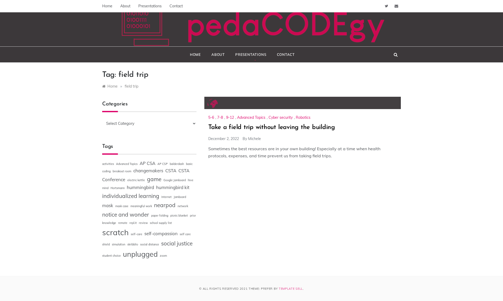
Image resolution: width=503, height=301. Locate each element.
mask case (121, 206)
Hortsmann (118, 188)
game (154, 179)
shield (106, 244)
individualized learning (130, 195)
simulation (118, 244)
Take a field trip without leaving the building (271, 127)
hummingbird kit (172, 187)
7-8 (220, 117)
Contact (176, 6)
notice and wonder (125, 214)
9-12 (230, 117)
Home (107, 6)
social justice (177, 243)
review (143, 223)
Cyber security (281, 117)
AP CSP (162, 164)
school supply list (161, 223)
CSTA (170, 170)
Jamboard (180, 197)
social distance (149, 244)
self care (185, 234)
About (125, 6)
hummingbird (140, 187)
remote (122, 223)
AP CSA (147, 163)
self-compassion (161, 233)
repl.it (133, 223)
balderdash (177, 164)
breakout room (122, 171)
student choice (111, 255)
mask (107, 205)
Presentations (150, 6)
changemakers (148, 170)
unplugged (140, 254)
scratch (115, 232)
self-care (136, 234)
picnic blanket (179, 215)
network (183, 206)
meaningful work (141, 206)
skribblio (132, 244)
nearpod (165, 205)
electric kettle (136, 180)
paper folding (159, 215)
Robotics (303, 117)
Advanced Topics (251, 117)
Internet (166, 197)
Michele (254, 138)
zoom (163, 255)
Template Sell (291, 289)
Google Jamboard (174, 180)
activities (108, 164)
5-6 (211, 117)
